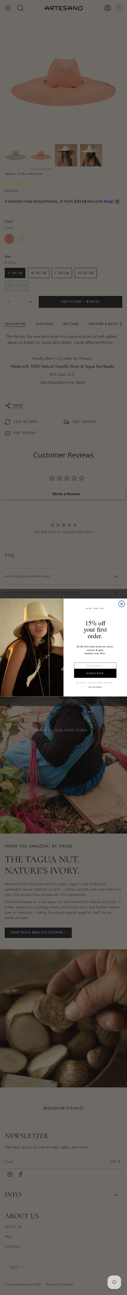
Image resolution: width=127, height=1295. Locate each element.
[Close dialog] (121, 603)
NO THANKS (95, 687)
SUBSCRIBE (95, 673)
